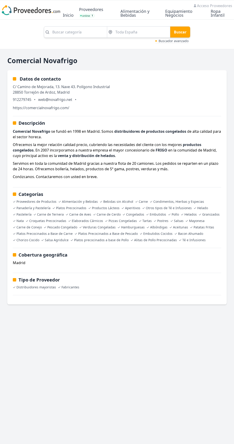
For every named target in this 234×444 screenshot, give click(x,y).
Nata (20, 221)
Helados (190, 214)
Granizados (211, 214)
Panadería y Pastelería (33, 208)
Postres (162, 221)
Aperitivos (132, 208)
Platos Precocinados (71, 208)
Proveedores (91, 10)
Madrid (63, 92)
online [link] (87, 15)
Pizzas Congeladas (123, 221)
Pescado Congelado (62, 227)
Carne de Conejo (29, 227)
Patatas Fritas (204, 227)
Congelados (135, 214)
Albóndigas (159, 227)
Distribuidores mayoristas (36, 287)
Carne (143, 201)
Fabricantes (70, 287)
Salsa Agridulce (57, 240)
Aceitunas (180, 227)
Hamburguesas (133, 227)
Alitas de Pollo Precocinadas (155, 240)
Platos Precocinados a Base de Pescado (108, 233)
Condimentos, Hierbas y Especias (178, 201)
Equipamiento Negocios (178, 13)
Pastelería (24, 214)
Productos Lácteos (106, 208)
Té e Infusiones (194, 240)
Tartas (147, 221)
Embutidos (158, 214)
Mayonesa (197, 221)
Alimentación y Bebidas (134, 13)
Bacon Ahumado (190, 233)
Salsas (178, 221)
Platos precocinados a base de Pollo (101, 240)
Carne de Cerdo (109, 214)
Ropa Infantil (218, 13)
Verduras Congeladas (99, 227)
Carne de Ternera (50, 214)
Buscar (180, 32)
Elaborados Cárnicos (87, 221)
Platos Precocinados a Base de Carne (44, 233)
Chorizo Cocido (27, 240)
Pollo (175, 214)
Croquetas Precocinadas (47, 221)
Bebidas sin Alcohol (118, 201)
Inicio (68, 15)
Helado (202, 208)
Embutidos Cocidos (158, 233)
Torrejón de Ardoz (39, 92)
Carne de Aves (80, 214)
